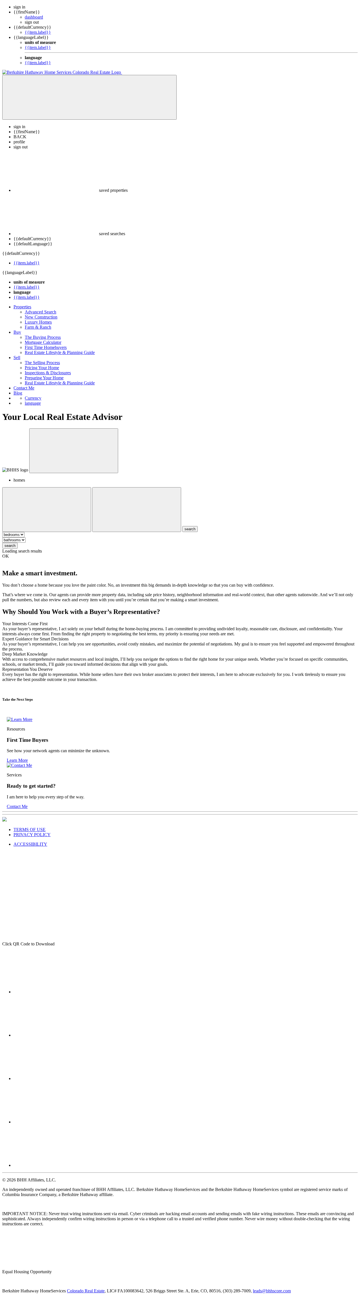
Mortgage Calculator (43, 342)
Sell (17, 357)
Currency (33, 398)
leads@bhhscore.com (272, 1290)
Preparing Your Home (44, 377)
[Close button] (73, 450)
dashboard (34, 17)
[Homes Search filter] (136, 509)
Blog (18, 393)
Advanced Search (40, 312)
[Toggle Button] (89, 97)
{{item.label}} (38, 32)
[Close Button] (46, 509)
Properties (22, 306)
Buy (17, 332)
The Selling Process (42, 362)
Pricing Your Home (42, 367)
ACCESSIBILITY (30, 844)
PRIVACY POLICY (32, 834)
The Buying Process (43, 337)
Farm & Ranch (38, 327)
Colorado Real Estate (86, 1290)
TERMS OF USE (30, 829)
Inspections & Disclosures (48, 372)
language (33, 403)
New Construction (41, 317)
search (9, 546)
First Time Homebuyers (46, 347)
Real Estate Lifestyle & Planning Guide (60, 352)
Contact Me (24, 388)
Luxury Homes (38, 322)
